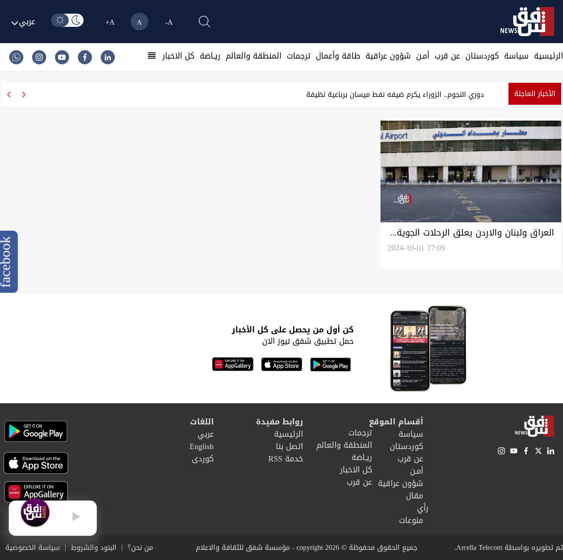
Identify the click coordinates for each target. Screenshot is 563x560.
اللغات (202, 421)
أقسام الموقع (396, 421)
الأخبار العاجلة (535, 93)
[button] (8, 95)
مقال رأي (417, 502)
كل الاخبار (178, 55)
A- (169, 22)
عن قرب (447, 55)
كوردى (203, 458)
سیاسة (516, 55)
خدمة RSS (285, 458)
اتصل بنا (289, 446)
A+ (110, 22)
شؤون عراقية (388, 55)
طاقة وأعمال (338, 55)
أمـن (422, 55)
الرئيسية (548, 55)
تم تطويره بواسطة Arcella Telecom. (508, 547)
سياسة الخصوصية (32, 547)
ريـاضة (210, 55)
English (202, 446)
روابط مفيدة (279, 421)
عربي (205, 434)
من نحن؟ (140, 547)
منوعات (411, 520)
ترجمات (299, 55)
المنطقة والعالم (254, 55)
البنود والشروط (94, 547)
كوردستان (482, 55)
